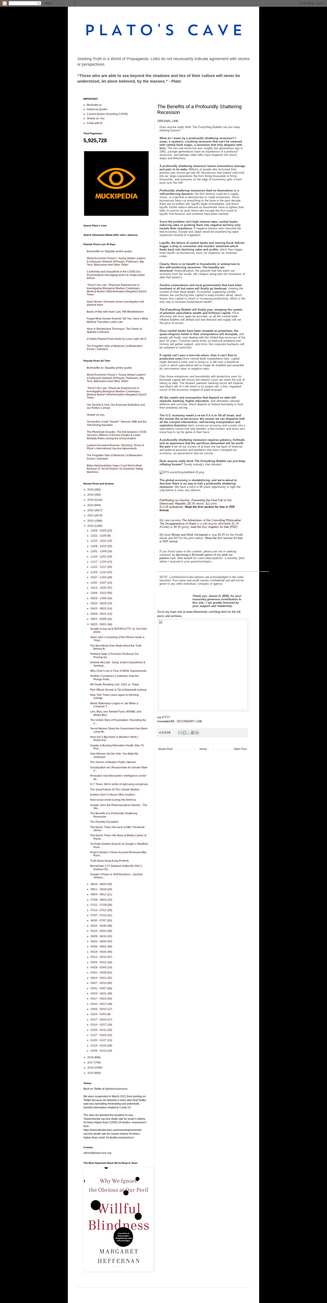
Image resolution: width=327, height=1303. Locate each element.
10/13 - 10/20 (99, 587)
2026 (90, 489)
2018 (90, 1057)
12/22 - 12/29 (99, 535)
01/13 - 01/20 (99, 1045)
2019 (90, 525)
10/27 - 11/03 (99, 577)
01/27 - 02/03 (99, 1035)
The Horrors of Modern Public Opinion (113, 762)
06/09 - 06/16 (99, 936)
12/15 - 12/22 (99, 540)
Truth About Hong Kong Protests (109, 860)
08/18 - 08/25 (99, 884)
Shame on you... (96, 414)
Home (203, 749)
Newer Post (165, 749)
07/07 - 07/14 (99, 915)
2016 (90, 1067)
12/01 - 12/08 (99, 551)
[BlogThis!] (184, 732)
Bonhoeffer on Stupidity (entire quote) (109, 251)
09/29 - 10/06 (99, 598)
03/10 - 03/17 (99, 1004)
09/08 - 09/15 (99, 613)
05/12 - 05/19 (99, 957)
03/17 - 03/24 (99, 998)
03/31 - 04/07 (99, 988)
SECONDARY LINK (189, 721)
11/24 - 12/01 (99, 556)
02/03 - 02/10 (99, 1030)
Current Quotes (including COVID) (107, 114)
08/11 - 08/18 (99, 889)
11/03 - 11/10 (99, 572)
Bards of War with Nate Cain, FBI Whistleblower (115, 311)
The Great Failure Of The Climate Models (114, 789)
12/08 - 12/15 (99, 546)
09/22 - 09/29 (99, 603)
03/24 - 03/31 (99, 993)
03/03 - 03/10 (99, 1009)
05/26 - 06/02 (99, 946)
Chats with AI (94, 123)
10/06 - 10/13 (99, 592)
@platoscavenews (116, 1088)
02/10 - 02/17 (99, 1024)
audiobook (175, 507)
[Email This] (180, 732)
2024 (90, 499)
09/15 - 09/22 (99, 608)
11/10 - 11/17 (99, 566)
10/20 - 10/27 (99, 582)
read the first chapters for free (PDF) (214, 527)
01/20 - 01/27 (99, 1040)
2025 (90, 494)
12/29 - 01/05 (99, 530)
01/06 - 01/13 (99, 1050)
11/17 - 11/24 (99, 561)
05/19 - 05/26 (99, 951)
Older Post (240, 749)
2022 (90, 510)
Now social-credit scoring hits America (113, 799)
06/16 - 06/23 (99, 930)
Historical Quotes (97, 109)
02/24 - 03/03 (99, 1014)
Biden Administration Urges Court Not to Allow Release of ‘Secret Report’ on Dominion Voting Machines (115, 469)
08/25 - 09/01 (99, 624)
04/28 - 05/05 (99, 967)
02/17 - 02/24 (99, 1019)
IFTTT (166, 717)
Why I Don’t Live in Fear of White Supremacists (119, 670)
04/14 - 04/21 (99, 977)
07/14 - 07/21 (99, 910)
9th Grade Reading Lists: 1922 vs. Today (114, 684)
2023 (90, 505)
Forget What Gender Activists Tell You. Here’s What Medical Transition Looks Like (117, 320)
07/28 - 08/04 (99, 899)
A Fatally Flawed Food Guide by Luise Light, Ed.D (116, 338)
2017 (90, 1062)
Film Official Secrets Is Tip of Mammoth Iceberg (119, 689)
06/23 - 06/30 (99, 925)
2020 (90, 520)
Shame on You (96, 118)
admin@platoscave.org (97, 1152)
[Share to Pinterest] (197, 732)
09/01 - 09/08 (99, 619)
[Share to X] (188, 732)
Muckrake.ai (94, 104)
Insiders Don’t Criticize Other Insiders (112, 794)
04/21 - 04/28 (99, 972)
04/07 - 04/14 (99, 983)
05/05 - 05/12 (99, 962)
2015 (90, 1073)
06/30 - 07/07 (99, 920)
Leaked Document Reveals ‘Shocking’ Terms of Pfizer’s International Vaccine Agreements (115, 447)
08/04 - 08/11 (99, 894)
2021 (90, 515)
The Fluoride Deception (104, 821)
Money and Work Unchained (190, 534)
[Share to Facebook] (193, 732)
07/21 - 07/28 (99, 904)
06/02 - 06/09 (99, 941)
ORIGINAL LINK (167, 121)
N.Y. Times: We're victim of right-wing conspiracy (119, 784)
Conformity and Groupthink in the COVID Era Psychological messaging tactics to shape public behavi (116, 275)
